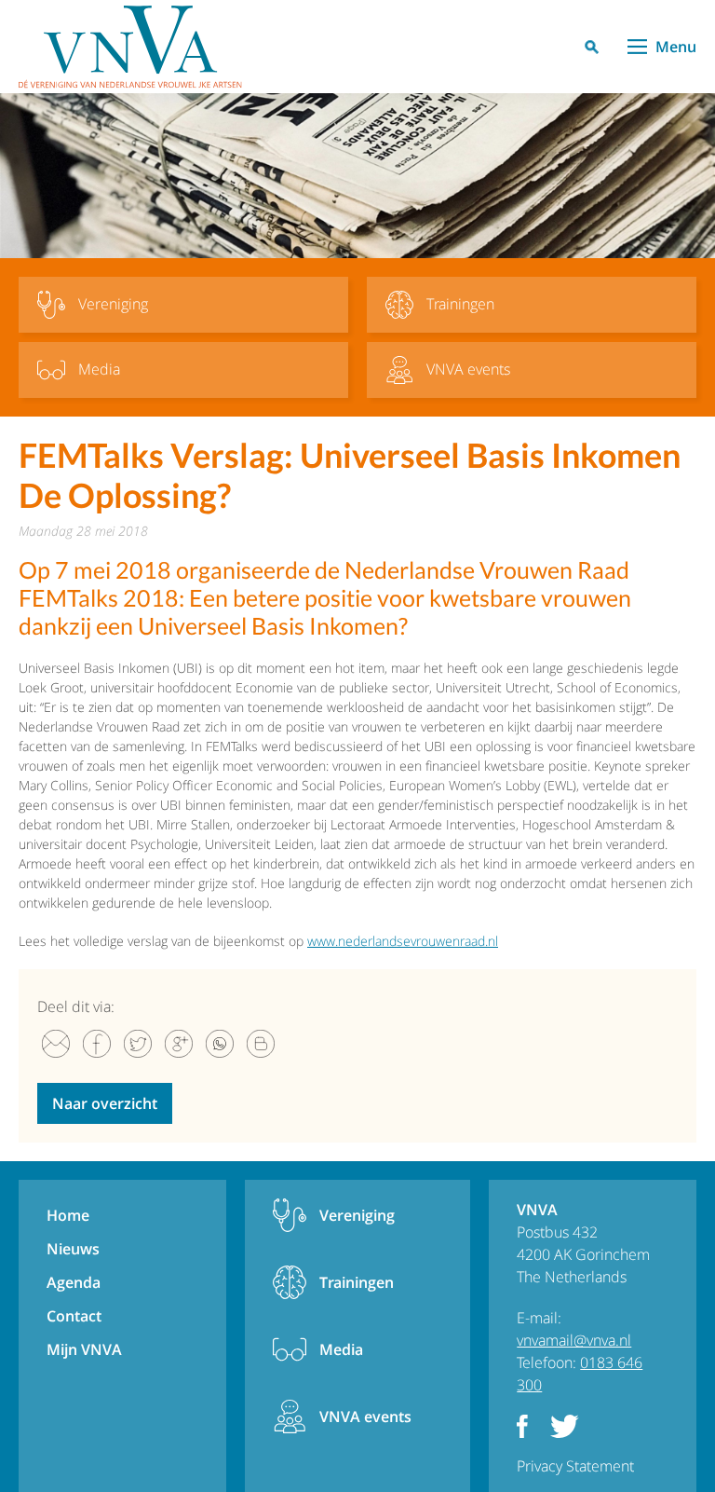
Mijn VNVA (84, 1349)
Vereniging (357, 1215)
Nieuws (73, 1248)
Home (68, 1215)
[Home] (130, 47)
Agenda (74, 1282)
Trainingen (356, 1282)
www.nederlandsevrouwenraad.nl (402, 941)
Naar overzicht (104, 1103)
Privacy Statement (575, 1466)
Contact (74, 1315)
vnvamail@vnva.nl (574, 1340)
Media (341, 1349)
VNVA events (365, 1416)
